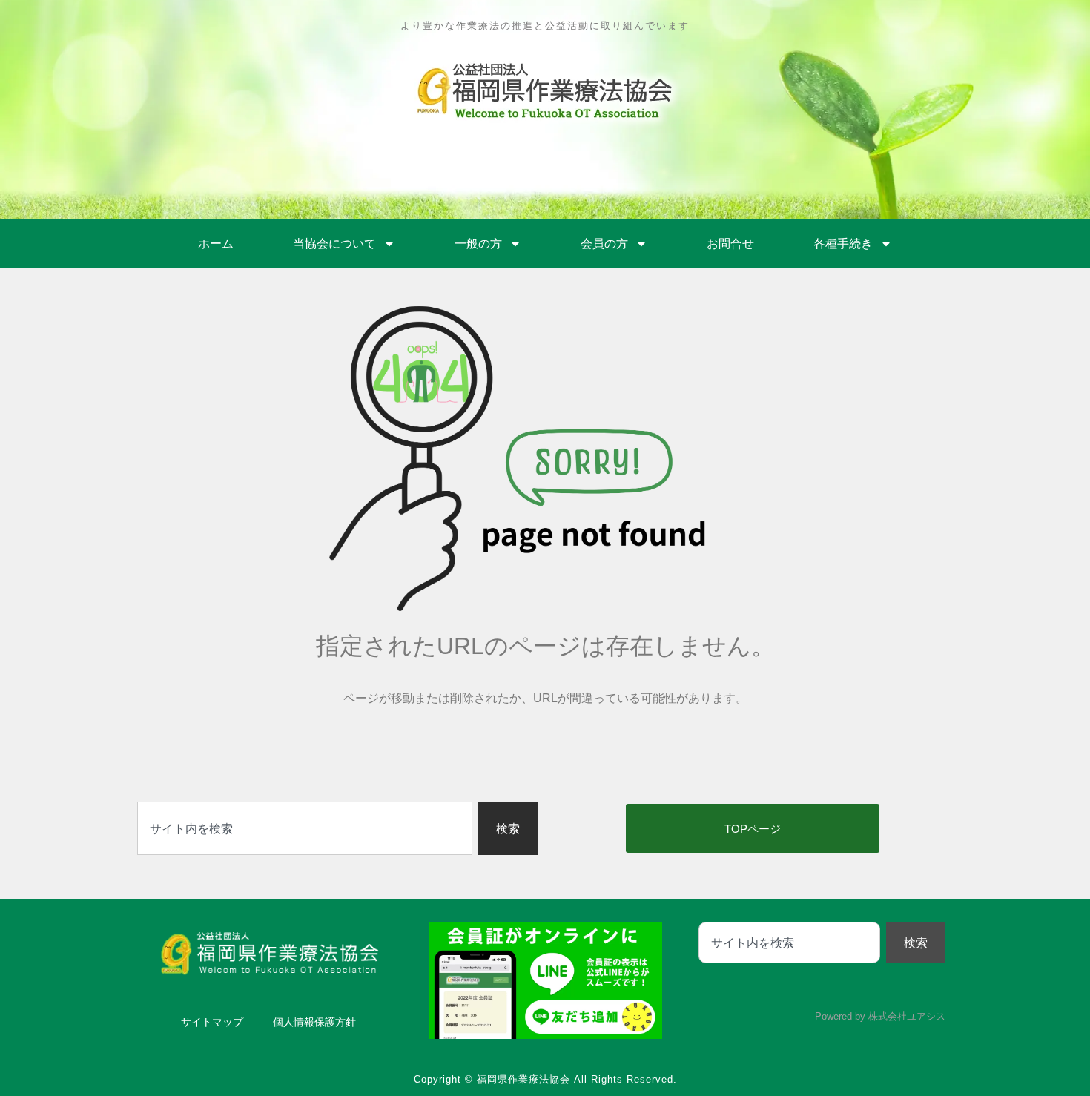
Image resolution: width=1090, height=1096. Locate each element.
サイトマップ (212, 1022)
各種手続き (843, 243)
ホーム (216, 243)
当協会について (334, 243)
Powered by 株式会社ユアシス (880, 1016)
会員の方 (604, 243)
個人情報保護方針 (314, 1022)
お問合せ (730, 243)
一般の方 (478, 243)
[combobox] (304, 828)
